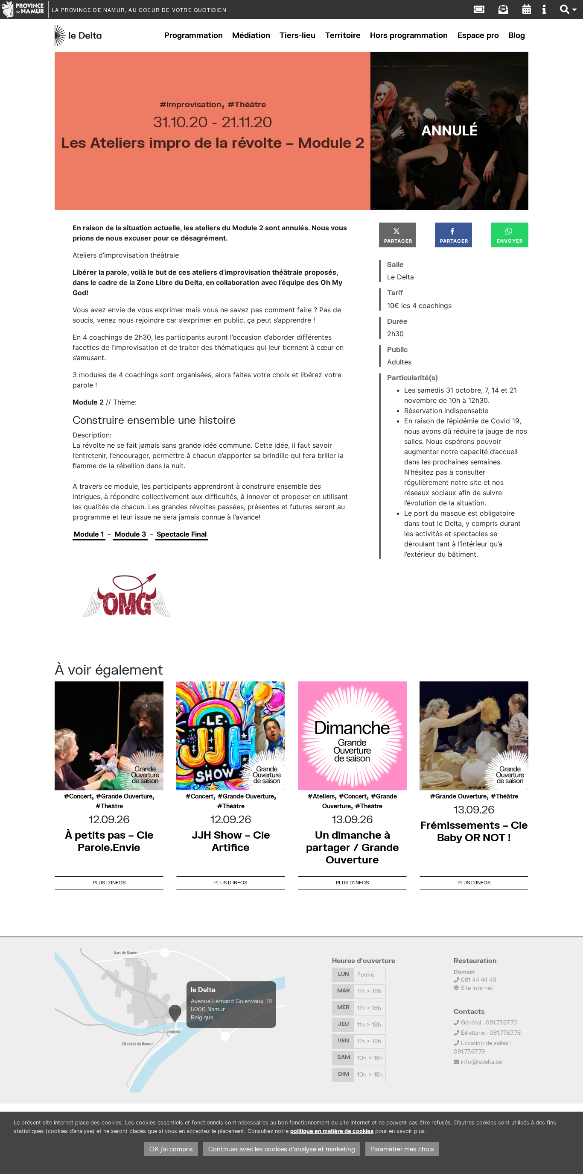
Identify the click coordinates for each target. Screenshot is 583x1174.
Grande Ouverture (126, 796)
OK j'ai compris (171, 1149)
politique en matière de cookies (331, 1131)
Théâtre (250, 104)
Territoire (343, 35)
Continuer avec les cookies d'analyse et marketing (281, 1149)
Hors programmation (409, 35)
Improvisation (194, 104)
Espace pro (478, 35)
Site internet (476, 987)
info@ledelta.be (481, 1061)
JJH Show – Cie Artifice (231, 840)
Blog (516, 35)
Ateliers (324, 796)
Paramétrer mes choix (402, 1149)
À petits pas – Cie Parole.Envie (109, 840)
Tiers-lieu (297, 35)
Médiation (251, 35)
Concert (80, 796)
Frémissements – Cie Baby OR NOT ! (474, 831)
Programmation (193, 35)
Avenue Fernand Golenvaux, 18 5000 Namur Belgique (231, 1009)
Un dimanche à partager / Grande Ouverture (352, 847)
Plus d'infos (109, 882)
